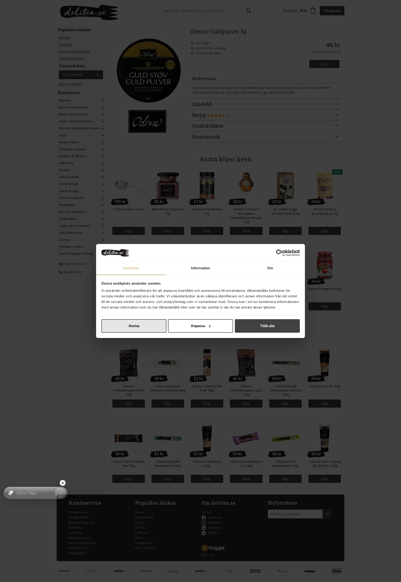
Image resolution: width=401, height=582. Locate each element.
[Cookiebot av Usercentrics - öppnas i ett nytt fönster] (279, 252)
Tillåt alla (267, 326)
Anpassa (198, 326)
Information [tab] (200, 268)
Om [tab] (270, 268)
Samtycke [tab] (131, 268)
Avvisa (134, 326)
